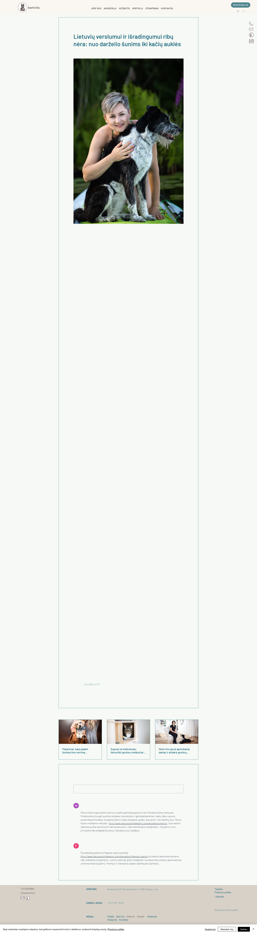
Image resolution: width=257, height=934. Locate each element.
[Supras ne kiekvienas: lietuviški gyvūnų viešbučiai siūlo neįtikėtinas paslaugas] (128, 732)
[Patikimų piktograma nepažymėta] (82, 836)
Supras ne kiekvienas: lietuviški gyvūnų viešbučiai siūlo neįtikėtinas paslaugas (127, 750)
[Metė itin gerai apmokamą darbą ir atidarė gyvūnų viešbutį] (176, 732)
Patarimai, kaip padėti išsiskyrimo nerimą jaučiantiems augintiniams (78, 750)
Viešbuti (130, 916)
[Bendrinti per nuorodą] (96, 694)
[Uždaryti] (253, 929)
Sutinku (243, 929)
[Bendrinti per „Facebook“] (74, 694)
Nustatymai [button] (210, 929)
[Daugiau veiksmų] (182, 28)
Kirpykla (140, 916)
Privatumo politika (116, 929)
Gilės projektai (232, 910)
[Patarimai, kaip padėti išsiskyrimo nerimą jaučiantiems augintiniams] (80, 732)
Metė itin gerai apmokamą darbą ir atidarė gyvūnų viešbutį (174, 750)
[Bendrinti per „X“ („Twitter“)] (82, 694)
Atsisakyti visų (227, 929)
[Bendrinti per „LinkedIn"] (89, 694)
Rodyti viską (193, 714)
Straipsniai (113, 920)
